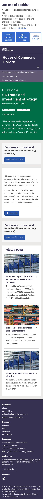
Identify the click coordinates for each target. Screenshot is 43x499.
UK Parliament (7, 72)
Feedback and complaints (12, 417)
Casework (6, 431)
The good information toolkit (13, 449)
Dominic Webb (9, 114)
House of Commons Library (19, 59)
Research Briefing (8, 76)
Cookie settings (35, 37)
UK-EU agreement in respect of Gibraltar (20, 374)
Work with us (7, 411)
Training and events (10, 446)
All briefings (7, 434)
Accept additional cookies (8, 37)
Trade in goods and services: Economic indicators (19, 329)
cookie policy (20, 28)
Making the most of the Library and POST (18, 452)
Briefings (5, 425)
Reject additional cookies (22, 37)
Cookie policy (19, 494)
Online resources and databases (14, 443)
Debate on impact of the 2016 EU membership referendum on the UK (19, 279)
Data (4, 428)
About (4, 408)
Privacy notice (7, 494)
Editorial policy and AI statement (15, 414)
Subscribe (10, 469)
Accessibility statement (10, 496)
